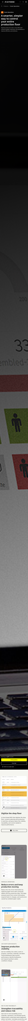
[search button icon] (23, 1)
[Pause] (3, 807)
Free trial (14, 763)
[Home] (10, 2)
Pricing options (14, 759)
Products (6, 6)
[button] (8, 767)
